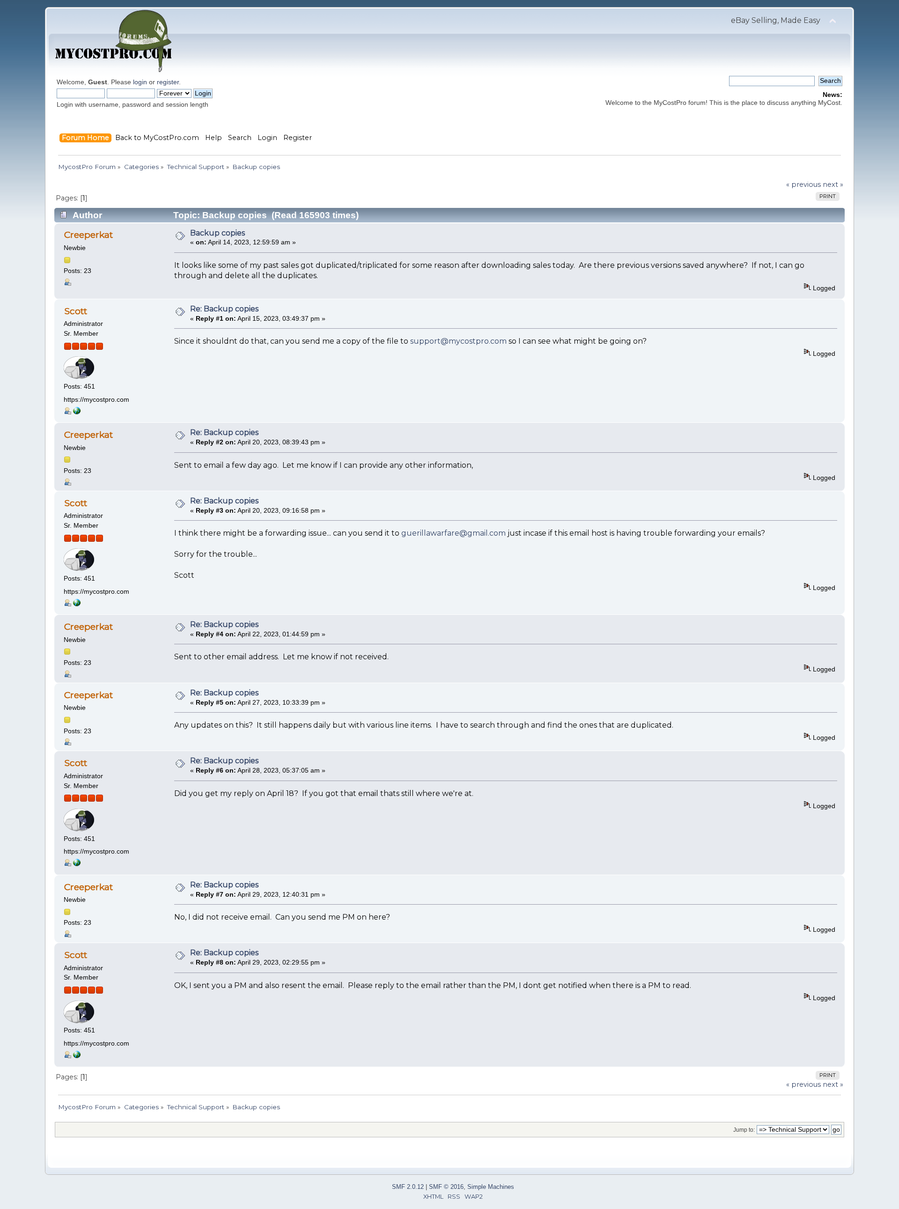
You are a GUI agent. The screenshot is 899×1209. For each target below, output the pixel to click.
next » (833, 184)
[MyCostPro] (77, 412)
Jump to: (744, 1130)
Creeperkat (88, 234)
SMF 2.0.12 (408, 1186)
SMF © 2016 (446, 1186)
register (168, 82)
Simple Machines (490, 1186)
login (140, 82)
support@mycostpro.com (458, 341)
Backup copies (217, 233)
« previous (803, 184)
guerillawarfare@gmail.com (453, 533)
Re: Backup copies (224, 308)
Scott (75, 311)
